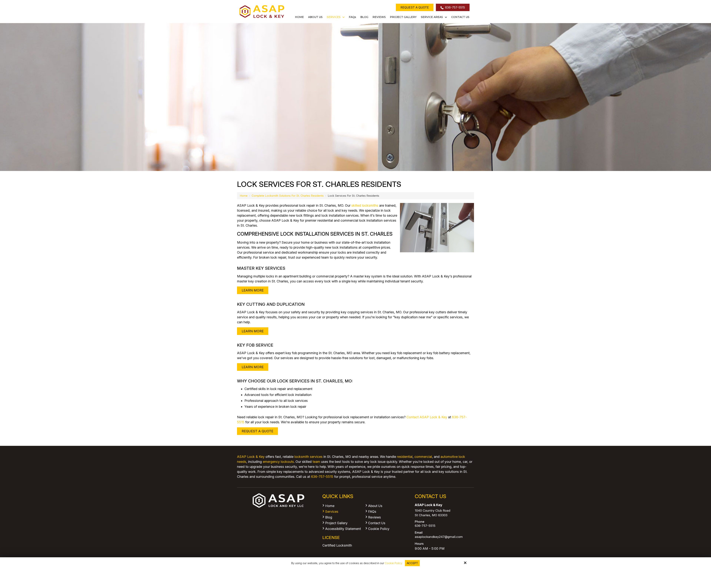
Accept (412, 563)
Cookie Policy (393, 563)
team (316, 462)
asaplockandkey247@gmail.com (439, 537)
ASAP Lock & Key (251, 457)
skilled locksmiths (364, 205)
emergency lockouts (278, 462)
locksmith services (308, 457)
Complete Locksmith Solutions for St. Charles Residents (288, 195)
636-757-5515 (454, 7)
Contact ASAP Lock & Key (426, 417)
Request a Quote (414, 7)
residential (405, 457)
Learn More (253, 290)
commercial (423, 457)
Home (244, 195)
